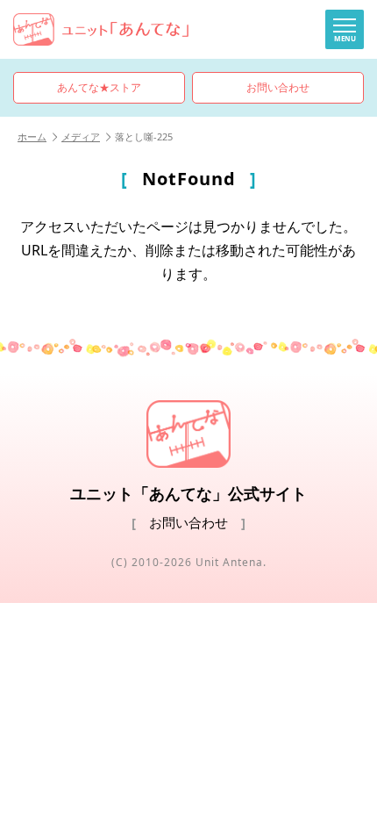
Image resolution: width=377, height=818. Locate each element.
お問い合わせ (277, 87)
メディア (80, 136)
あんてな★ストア (99, 87)
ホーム (32, 136)
